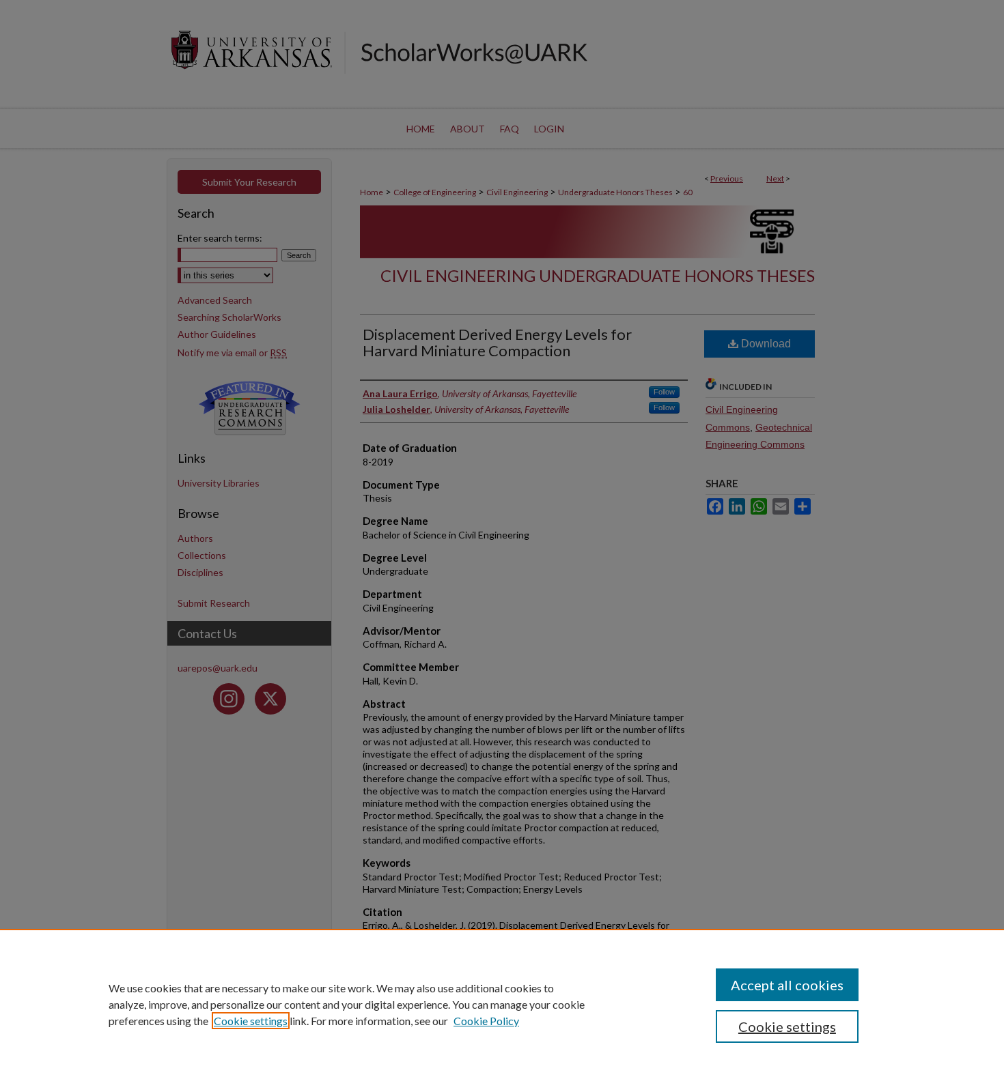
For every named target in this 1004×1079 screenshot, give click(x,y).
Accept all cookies (787, 985)
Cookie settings (251, 1020)
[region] (502, 1004)
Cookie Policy (486, 1020)
